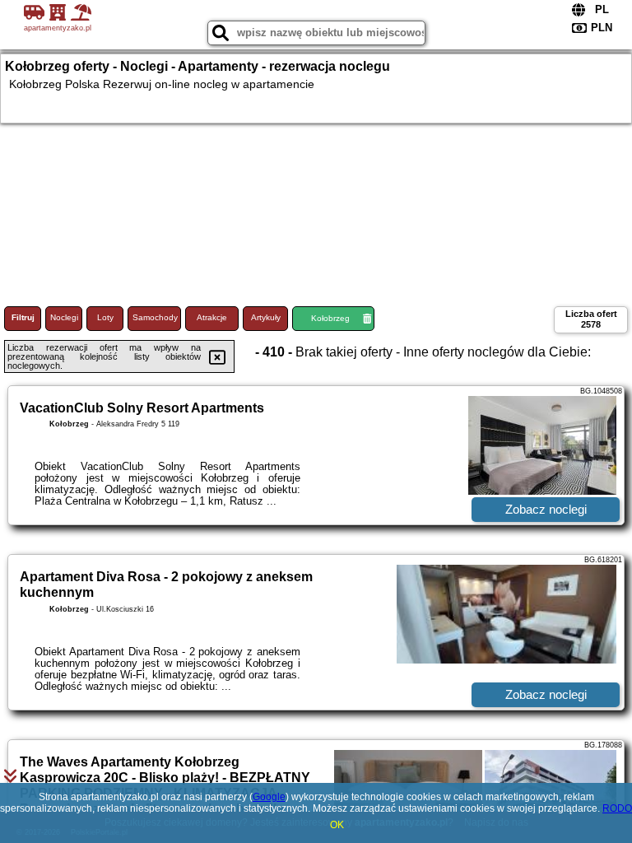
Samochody (155, 317)
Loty (105, 317)
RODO (617, 808)
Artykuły (266, 317)
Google (269, 797)
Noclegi (64, 317)
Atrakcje (212, 317)
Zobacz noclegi (546, 509)
